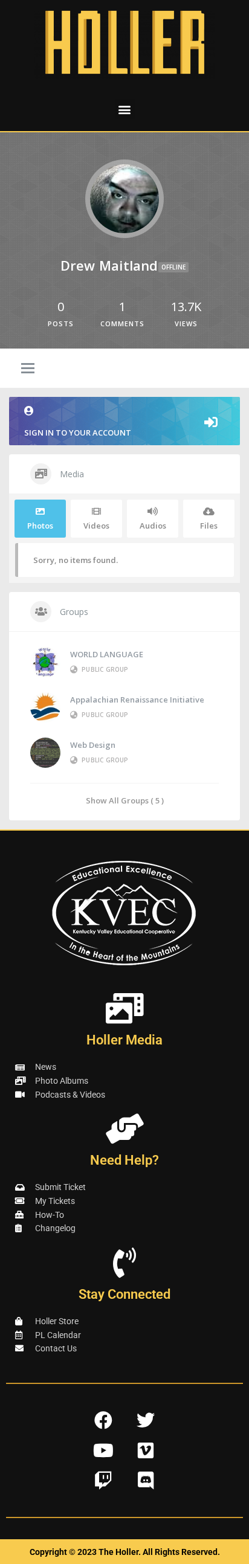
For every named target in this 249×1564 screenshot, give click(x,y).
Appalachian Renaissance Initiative (137, 699)
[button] (125, 109)
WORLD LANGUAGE (106, 654)
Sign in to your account (77, 432)
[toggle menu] (27, 369)
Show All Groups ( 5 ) (125, 800)
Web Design (92, 744)
